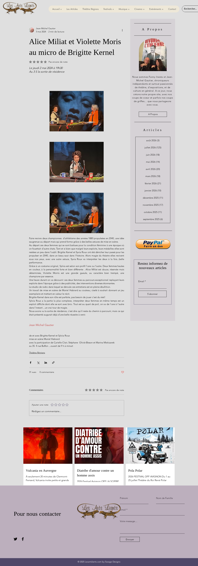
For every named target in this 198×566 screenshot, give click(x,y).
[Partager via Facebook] (30, 362)
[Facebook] (22, 539)
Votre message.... (128, 521)
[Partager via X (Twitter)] (38, 362)
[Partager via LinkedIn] (45, 362)
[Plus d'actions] (122, 30)
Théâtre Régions (37, 352)
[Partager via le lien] (53, 362)
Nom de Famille (164, 498)
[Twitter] (15, 539)
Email (141, 281)
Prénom (124, 498)
